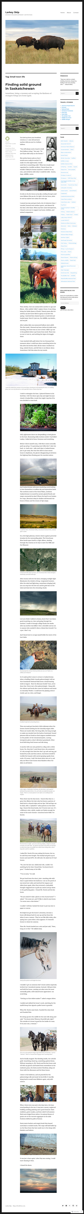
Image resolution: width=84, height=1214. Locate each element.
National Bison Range (67, 234)
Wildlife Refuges (66, 119)
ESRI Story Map (72, 178)
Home (62, 12)
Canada (70, 166)
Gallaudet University (66, 187)
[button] (28, 184)
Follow (63, 307)
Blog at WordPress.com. (19, 1206)
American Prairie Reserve (68, 105)
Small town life (9, 156)
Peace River (64, 246)
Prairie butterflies (65, 254)
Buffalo (73, 158)
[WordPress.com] (76, 1205)
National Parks (65, 109)
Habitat (73, 202)
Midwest (7, 153)
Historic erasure (70, 211)
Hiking (63, 211)
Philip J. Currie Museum (67, 248)
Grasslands (64, 193)
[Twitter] (62, 1205)
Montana (63, 228)
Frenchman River (10, 148)
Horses (10, 151)
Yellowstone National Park (68, 281)
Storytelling (73, 272)
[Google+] (69, 1205)
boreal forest (64, 155)
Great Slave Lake (65, 202)
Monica (7, 142)
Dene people (71, 169)
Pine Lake (63, 251)
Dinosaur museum (66, 175)
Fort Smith (64, 185)
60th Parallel (64, 141)
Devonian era (64, 172)
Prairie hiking (73, 257)
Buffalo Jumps (65, 161)
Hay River (63, 205)
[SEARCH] (77, 93)
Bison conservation (66, 152)
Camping (63, 166)
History (63, 214)
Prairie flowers (64, 257)
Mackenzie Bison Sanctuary (68, 223)
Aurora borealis (65, 149)
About (69, 12)
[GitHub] (73, 1205)
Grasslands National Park (67, 196)
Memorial (63, 226)
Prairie (69, 251)
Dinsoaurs (63, 178)
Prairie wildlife (64, 260)
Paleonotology (72, 243)
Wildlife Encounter (66, 117)
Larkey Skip (12, 12)
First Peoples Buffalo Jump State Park (68, 181)
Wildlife (73, 275)
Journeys (64, 107)
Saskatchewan (9, 155)
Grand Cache (64, 190)
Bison (72, 149)
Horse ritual (69, 214)
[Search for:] (68, 93)
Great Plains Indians (66, 199)
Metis (69, 226)
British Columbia (65, 158)
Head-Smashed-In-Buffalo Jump (68, 208)
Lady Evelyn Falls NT (66, 217)
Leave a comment (10, 159)
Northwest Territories (67, 111)
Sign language (65, 270)
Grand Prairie (72, 190)
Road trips (8, 146)
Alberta (71, 141)
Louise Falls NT (65, 220)
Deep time (64, 169)
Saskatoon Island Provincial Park (68, 266)
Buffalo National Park (66, 163)
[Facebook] (66, 1205)
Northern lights (65, 237)
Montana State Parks (66, 231)
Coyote (75, 166)
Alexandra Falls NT (66, 143)
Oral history (64, 243)
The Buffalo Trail (66, 116)
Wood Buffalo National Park (68, 278)
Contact (76, 12)
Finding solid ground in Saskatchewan (23, 86)
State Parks (64, 114)
